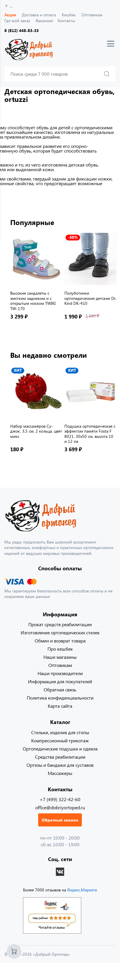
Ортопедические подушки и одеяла (60, 749)
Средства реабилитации (60, 757)
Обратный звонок (60, 820)
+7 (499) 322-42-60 (60, 799)
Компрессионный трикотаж (60, 740)
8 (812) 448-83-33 (21, 30)
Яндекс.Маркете (82, 890)
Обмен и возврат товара (60, 641)
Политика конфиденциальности (60, 698)
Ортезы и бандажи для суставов (60, 765)
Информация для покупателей (60, 681)
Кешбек (69, 14)
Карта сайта (60, 706)
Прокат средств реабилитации (60, 624)
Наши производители (60, 673)
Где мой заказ (17, 20)
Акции (10, 14)
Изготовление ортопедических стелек (60, 632)
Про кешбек (60, 649)
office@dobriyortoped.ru (60, 807)
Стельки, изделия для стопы (60, 732)
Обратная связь (60, 689)
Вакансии (44, 20)
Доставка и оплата (39, 14)
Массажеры (60, 773)
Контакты (66, 20)
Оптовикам (92, 14)
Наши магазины (60, 657)
